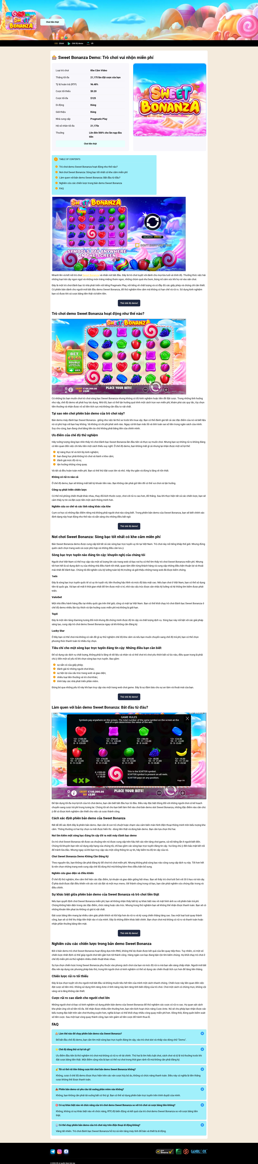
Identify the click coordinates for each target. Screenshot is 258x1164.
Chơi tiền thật (52, 22)
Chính (61, 43)
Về (92, 43)
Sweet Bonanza (90, 275)
